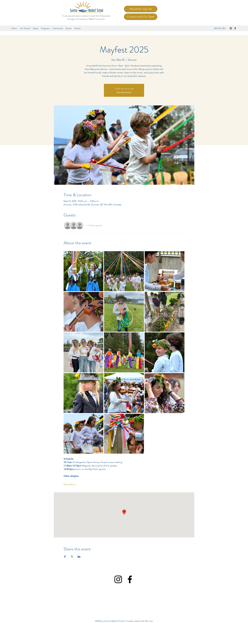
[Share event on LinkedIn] (79, 556)
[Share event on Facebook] (65, 556)
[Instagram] (230, 28)
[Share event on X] (72, 556)
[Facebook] (235, 28)
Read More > (70, 484)
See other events (124, 92)
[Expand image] (83, 271)
